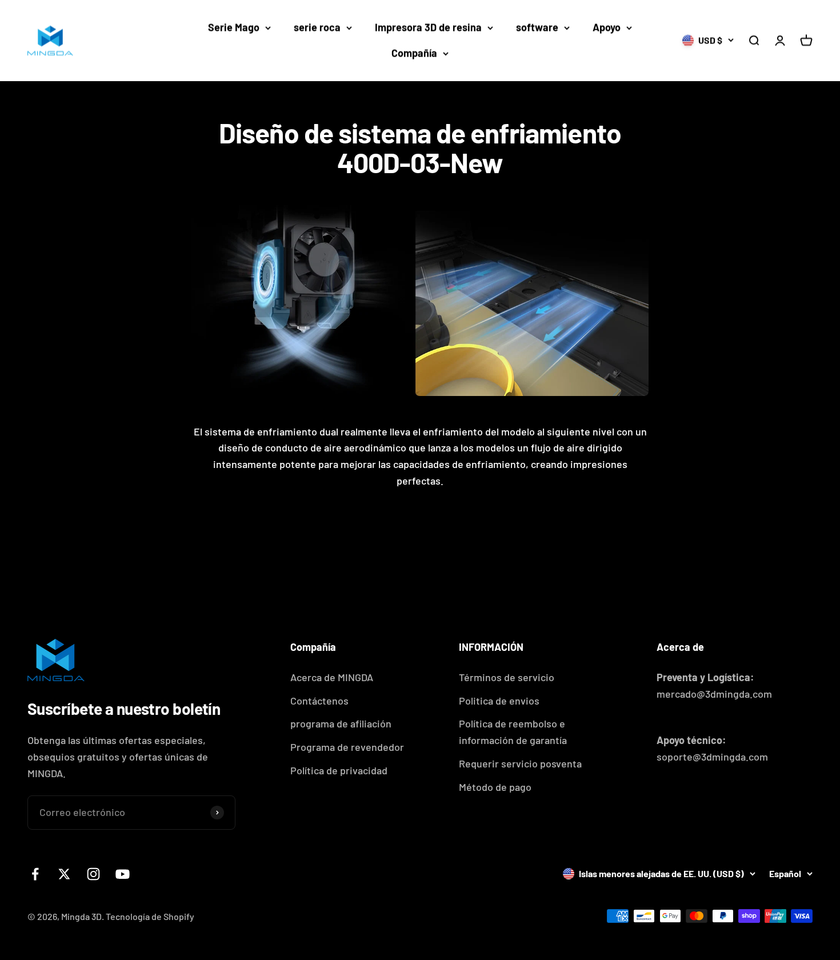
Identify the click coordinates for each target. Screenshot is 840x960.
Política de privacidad (338, 770)
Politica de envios (499, 700)
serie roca (317, 27)
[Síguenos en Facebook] (35, 874)
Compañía (414, 53)
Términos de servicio (506, 677)
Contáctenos (319, 700)
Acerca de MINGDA (331, 677)
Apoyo (607, 27)
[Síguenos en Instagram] (93, 874)
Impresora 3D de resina (428, 27)
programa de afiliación (340, 723)
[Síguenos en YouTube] (122, 874)
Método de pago (495, 787)
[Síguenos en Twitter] (64, 874)
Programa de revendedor (347, 747)
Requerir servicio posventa (520, 763)
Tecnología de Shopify (150, 916)
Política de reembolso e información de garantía (513, 731)
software (537, 27)
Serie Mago (233, 27)
